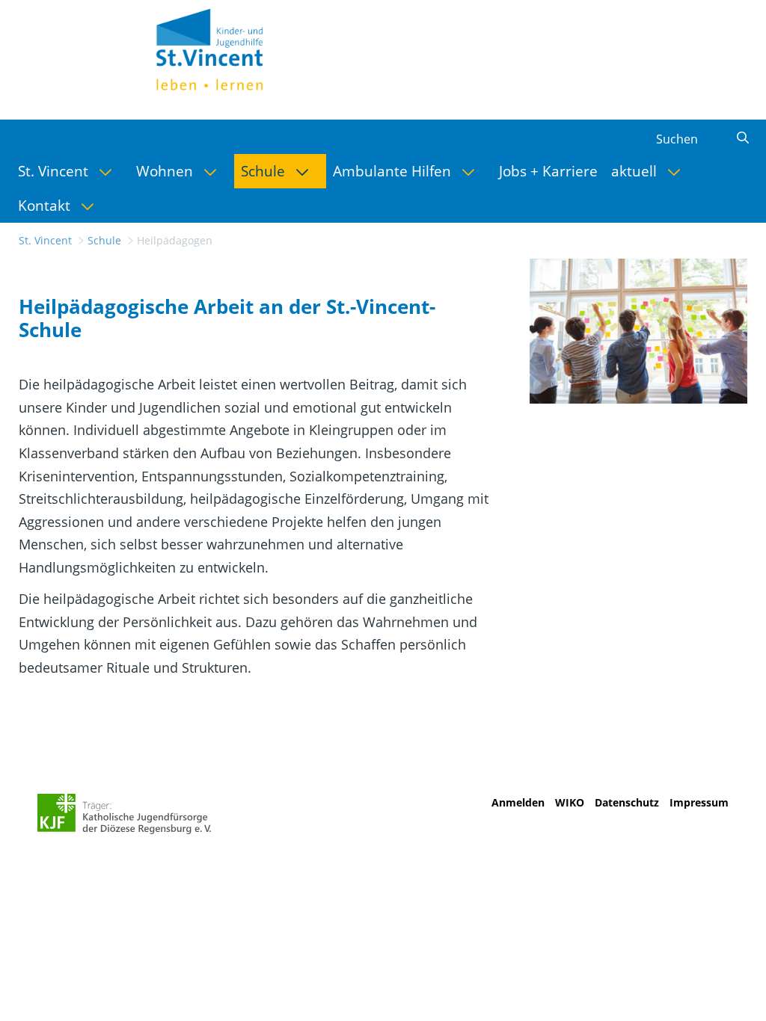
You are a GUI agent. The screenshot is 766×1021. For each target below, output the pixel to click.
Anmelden (518, 802)
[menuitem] (70, 171)
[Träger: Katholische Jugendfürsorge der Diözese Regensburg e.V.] (124, 814)
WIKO (569, 802)
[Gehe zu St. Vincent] (227, 48)
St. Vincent (45, 240)
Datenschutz (627, 802)
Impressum (699, 802)
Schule (104, 240)
